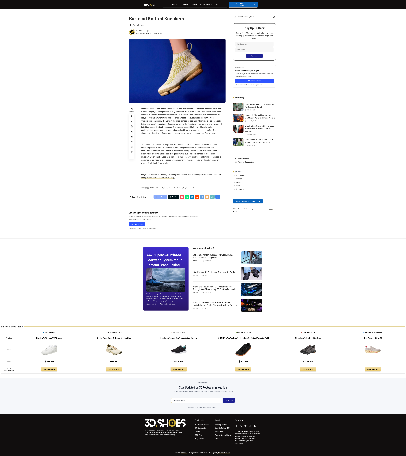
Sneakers (196, 188)
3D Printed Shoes (155, 188)
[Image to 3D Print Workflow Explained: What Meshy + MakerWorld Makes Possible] (238, 118)
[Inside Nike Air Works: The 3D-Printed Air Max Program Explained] (238, 107)
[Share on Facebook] (130, 25)
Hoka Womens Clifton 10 (372, 338)
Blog (184, 188)
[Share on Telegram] (131, 141)
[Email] (207, 197)
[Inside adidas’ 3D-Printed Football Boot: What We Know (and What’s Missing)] (238, 142)
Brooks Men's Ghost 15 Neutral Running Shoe (114, 338)
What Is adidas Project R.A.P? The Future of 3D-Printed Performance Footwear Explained (259, 128)
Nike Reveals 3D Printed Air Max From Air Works (214, 272)
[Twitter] (240, 426)
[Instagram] (250, 426)
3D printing (164, 188)
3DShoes (184, 453)
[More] (142, 25)
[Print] (217, 197)
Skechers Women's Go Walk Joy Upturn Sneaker (178, 338)
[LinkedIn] (254, 426)
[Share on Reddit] (131, 136)
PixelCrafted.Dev (224, 453)
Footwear (189, 188)
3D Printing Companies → (245, 162)
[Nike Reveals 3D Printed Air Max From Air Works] (251, 273)
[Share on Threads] (131, 146)
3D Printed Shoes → (243, 158)
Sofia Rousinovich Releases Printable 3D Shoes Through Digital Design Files (214, 256)
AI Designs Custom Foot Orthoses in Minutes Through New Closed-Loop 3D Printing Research (214, 287)
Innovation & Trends (168, 304)
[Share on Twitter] (134, 25)
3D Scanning (172, 188)
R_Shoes (142, 31)
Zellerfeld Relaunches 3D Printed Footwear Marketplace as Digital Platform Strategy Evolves (215, 303)
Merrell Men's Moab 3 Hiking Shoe (308, 338)
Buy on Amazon (49, 369)
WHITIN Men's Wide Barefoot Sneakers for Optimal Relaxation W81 (243, 338)
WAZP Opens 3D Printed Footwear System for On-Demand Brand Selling (165, 260)
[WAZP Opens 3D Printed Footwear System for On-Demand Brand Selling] (165, 280)
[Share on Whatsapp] (187, 197)
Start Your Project (137, 224)
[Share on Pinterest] (131, 126)
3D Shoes (179, 188)
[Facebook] (236, 426)
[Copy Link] (138, 25)
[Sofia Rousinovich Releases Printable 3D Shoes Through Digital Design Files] (251, 257)
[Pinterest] (245, 426)
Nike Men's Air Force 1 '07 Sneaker (49, 338)
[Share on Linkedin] (131, 131)
